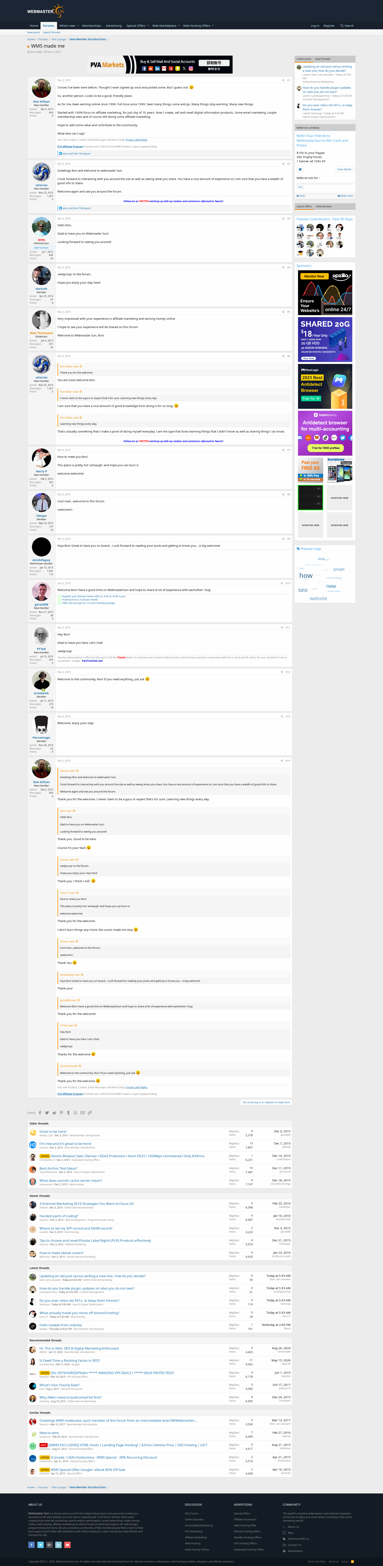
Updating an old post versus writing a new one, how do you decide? (92, 1276)
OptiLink (286, 1363)
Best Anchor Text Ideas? (58, 1168)
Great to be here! (53, 1131)
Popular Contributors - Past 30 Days (325, 219)
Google (76, 1364)
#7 (288, 450)
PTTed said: (66, 1025)
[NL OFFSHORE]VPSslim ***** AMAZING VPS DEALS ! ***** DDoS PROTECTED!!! (112, 1372)
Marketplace (295, 1551)
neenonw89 (284, 1351)
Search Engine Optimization (89, 1172)
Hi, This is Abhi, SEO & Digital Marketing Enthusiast (79, 1348)
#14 (288, 760)
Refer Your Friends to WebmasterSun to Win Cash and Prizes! (322, 140)
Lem (41, 1389)
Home (34, 26)
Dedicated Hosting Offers (86, 1160)
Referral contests (308, 128)
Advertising (114, 26)
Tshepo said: (67, 941)
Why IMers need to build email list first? (70, 1397)
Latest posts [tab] (304, 59)
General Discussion (72, 1389)
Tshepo (41, 516)
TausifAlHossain (48, 1172)
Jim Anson (285, 1171)
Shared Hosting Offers (81, 1449)
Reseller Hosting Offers (247, 1537)
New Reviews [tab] (324, 206)
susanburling (46, 1364)
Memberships (91, 26)
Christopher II (47, 1160)
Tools (302, 196)
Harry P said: (67, 893)
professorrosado (281, 1256)
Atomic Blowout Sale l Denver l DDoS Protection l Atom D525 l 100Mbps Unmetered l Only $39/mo (127, 1156)
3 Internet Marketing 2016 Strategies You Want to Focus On (86, 1203)
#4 (288, 267)
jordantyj (44, 1401)
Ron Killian (36, 52)
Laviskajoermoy (48, 1292)
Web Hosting (76, 1184)
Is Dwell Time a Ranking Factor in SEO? (69, 1360)
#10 (288, 583)
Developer (285, 1207)
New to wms (49, 1432)
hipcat (287, 1328)
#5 (288, 312)
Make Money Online (197, 1549)
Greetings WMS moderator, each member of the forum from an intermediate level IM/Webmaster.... (118, 1420)
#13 (288, 716)
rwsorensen (46, 1184)
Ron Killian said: (69, 366)
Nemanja (44, 1304)
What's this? (346, 196)
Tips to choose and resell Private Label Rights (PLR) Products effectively (95, 1240)
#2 (288, 163)
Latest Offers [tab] (304, 206)
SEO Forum (191, 1513)
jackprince (45, 1436)
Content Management (92, 1292)
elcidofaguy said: (70, 974)
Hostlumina (45, 1461)
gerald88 (41, 604)
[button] (78, 25)
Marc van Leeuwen (49, 1280)
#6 (288, 356)
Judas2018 (285, 1388)
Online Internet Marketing (78, 1207)
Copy (300, 186)
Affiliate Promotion (245, 1519)
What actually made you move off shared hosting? (79, 1312)
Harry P (41, 471)
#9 (288, 539)
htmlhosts (44, 1449)
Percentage (41, 737)
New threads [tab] (322, 59)
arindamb (41, 693)
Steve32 (43, 1220)
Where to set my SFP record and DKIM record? (75, 1228)
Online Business (194, 1519)
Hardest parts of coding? (58, 1216)
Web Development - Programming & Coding (89, 1220)
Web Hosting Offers (196, 26)
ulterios (41, 185)
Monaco (43, 1424)
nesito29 (44, 1473)
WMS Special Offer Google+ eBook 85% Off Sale (88, 1469)
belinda (286, 1147)
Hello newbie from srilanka (60, 1325)
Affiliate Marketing (75, 1244)
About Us (293, 1527)
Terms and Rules (317, 1561)
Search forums (51, 32)
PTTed (41, 649)
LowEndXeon (283, 1159)
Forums (48, 26)
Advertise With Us (298, 1538)
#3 (288, 218)
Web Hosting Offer (245, 1525)
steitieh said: (67, 859)
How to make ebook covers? (61, 1252)
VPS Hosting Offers (77, 1376)
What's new (67, 26)
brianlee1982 (283, 1219)
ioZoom (43, 1147)
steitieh (41, 289)
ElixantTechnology (281, 1184)
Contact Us (294, 1545)
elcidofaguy (41, 560)
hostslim (44, 1376)
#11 (288, 627)
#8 (288, 494)
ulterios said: (67, 771)
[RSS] (352, 1561)
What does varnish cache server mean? (70, 1180)
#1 (288, 80)
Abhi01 (43, 1352)
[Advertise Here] (339, 497)
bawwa (43, 1329)
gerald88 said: (68, 1000)
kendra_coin (46, 1135)
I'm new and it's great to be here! (65, 1143)
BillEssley (44, 1256)
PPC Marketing (194, 1531)
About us (334, 1561)
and (77, 153)
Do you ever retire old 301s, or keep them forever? (79, 1300)
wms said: (66, 811)
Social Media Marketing (199, 1525)
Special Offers (135, 26)
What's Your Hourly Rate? (59, 1385)
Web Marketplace (164, 26)
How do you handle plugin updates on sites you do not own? (86, 1288)
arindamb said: (69, 1066)
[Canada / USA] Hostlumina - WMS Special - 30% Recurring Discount (104, 1457)
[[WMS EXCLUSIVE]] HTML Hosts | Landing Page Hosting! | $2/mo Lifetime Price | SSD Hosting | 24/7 (127, 1445)
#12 (288, 672)
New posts (33, 32)
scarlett (43, 1232)
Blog (290, 1533)
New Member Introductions (85, 1135)
